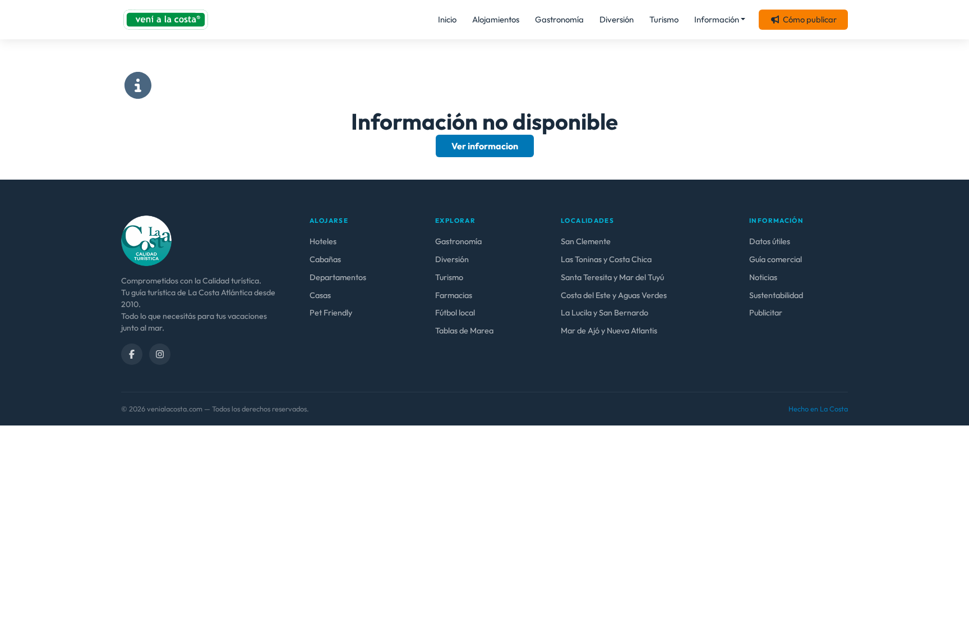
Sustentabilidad (776, 295)
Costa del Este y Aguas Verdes (614, 295)
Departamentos (338, 277)
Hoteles (323, 241)
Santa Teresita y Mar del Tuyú (612, 277)
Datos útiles (769, 241)
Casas (320, 295)
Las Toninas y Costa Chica (606, 259)
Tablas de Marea (464, 331)
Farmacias (453, 295)
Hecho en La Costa (818, 408)
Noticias (763, 277)
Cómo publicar (810, 19)
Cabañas (325, 259)
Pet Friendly (331, 313)
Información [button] (716, 19)
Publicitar (765, 313)
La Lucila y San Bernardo (604, 313)
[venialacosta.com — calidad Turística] (146, 240)
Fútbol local (455, 313)
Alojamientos (495, 19)
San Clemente (586, 241)
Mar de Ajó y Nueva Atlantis (609, 331)
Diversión (616, 19)
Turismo (664, 19)
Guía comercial (775, 259)
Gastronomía (559, 19)
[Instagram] (159, 354)
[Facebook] (131, 354)
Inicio (447, 19)
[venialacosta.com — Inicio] (165, 19)
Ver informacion (484, 146)
